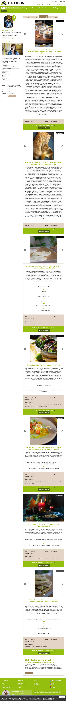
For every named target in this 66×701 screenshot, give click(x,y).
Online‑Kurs (60, 5)
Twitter (52, 684)
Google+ (52, 683)
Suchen (4, 11)
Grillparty (35, 694)
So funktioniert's (21, 681)
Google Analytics (20, 699)
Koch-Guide (36, 683)
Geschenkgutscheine (21, 686)
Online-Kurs (16, 8)
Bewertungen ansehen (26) (13, 38)
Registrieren (56, 1)
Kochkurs (49, 5)
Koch (3, 8)
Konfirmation (55, 692)
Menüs (26, 17)
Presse (3, 683)
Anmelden (62, 1)
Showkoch (45, 694)
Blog (3, 681)
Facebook (53, 681)
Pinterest (52, 686)
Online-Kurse (43, 17)
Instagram (53, 687)
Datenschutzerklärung (6, 687)
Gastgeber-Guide (21, 683)
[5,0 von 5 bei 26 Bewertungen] (2, 37)
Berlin (50, 691)
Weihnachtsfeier (40, 694)
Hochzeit (59, 692)
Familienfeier (41, 692)
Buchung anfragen (44, 128)
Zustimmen (62, 697)
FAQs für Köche (36, 684)
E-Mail (22, 693)
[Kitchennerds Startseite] (16, 3)
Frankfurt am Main (58, 691)
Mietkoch (39, 5)
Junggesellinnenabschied (48, 692)
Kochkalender (12, 95)
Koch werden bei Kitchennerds (39, 686)
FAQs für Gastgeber (21, 684)
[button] (25, 33)
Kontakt (19, 687)
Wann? (41, 8)
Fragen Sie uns (29, 673)
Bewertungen (52, 17)
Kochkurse (34, 17)
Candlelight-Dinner (51, 694)
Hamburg (47, 691)
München (53, 691)
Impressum (4, 684)
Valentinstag (57, 694)
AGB (3, 686)
